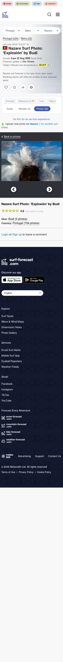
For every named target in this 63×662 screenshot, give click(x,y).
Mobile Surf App (10, 355)
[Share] (23, 87)
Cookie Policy (44, 472)
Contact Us (54, 456)
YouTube (6, 400)
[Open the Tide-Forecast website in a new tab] (37, 3)
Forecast (10, 101)
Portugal (11, 38)
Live (42, 101)
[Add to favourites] (6, 87)
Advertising (24, 456)
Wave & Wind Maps (12, 321)
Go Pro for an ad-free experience (31, 119)
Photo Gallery (9, 332)
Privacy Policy (26, 472)
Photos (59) (42, 108)
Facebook (7, 383)
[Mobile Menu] (58, 14)
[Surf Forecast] (5, 14)
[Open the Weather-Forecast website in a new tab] (50, 3)
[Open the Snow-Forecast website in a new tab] (7, 3)
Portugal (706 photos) (26, 223)
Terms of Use (8, 472)
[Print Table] (31, 87)
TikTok (5, 395)
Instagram (7, 389)
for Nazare (32, 123)
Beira (26, 38)
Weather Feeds (10, 366)
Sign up (17, 234)
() (17, 219)
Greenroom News (11, 327)
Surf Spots (7, 316)
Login (4, 234)
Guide (10, 108)
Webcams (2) (25, 101)
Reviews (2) (24, 108)
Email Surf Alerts (11, 350)
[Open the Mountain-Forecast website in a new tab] (22, 3)
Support (39, 456)
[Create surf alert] (14, 87)
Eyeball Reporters (11, 361)
